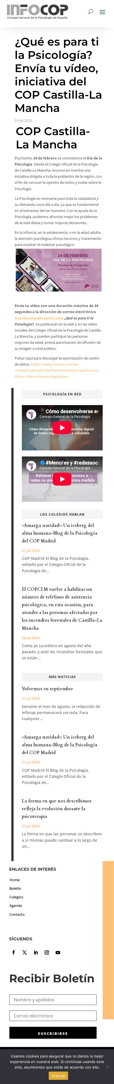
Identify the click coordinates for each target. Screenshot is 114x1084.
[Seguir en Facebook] (13, 952)
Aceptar (58, 1075)
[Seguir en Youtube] (57, 952)
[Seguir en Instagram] (46, 952)
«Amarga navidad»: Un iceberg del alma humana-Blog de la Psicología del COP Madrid (59, 533)
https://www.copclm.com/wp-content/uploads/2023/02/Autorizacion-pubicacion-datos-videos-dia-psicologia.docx (57, 370)
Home (14, 879)
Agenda (15, 905)
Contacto (17, 914)
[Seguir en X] (24, 952)
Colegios (16, 896)
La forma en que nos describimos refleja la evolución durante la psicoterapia (57, 809)
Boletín (15, 888)
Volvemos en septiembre (47, 689)
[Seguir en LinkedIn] (35, 952)
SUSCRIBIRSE (53, 1033)
